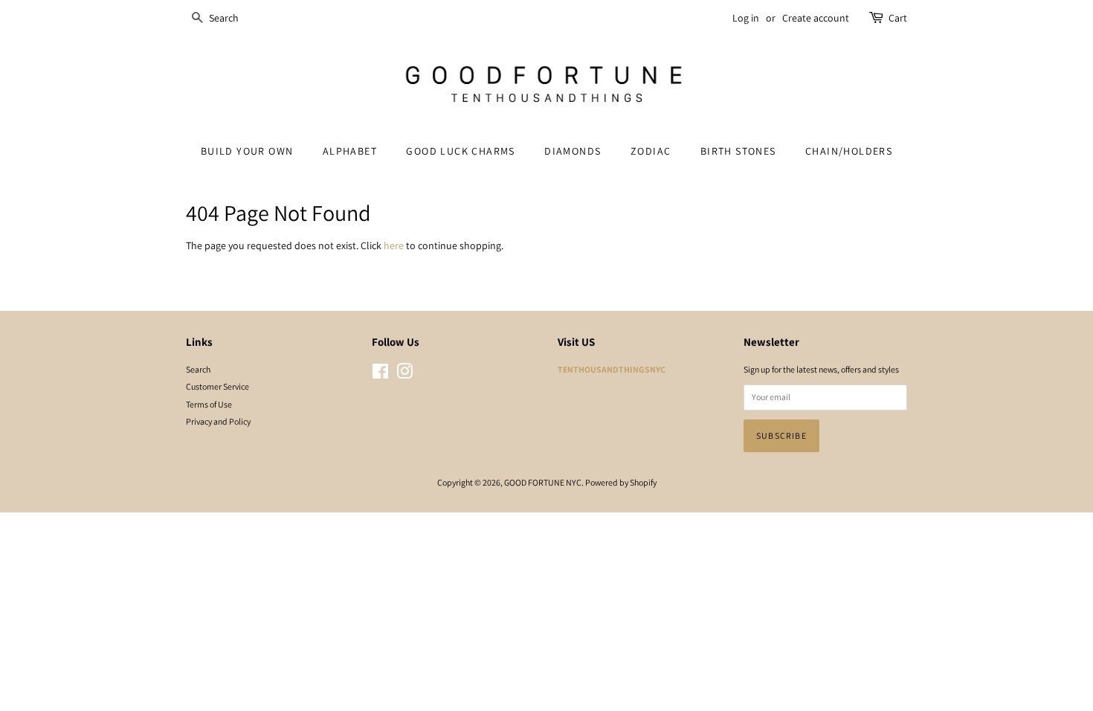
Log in (745, 18)
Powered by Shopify (621, 482)
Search (198, 369)
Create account (815, 18)
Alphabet (350, 151)
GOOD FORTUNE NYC (542, 482)
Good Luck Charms (460, 151)
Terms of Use (209, 404)
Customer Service (217, 386)
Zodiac (651, 151)
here (394, 245)
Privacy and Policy (218, 421)
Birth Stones (738, 151)
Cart (898, 18)
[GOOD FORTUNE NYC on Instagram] (404, 374)
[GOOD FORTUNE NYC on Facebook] (380, 374)
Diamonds (572, 151)
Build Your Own (247, 151)
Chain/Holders (848, 151)
